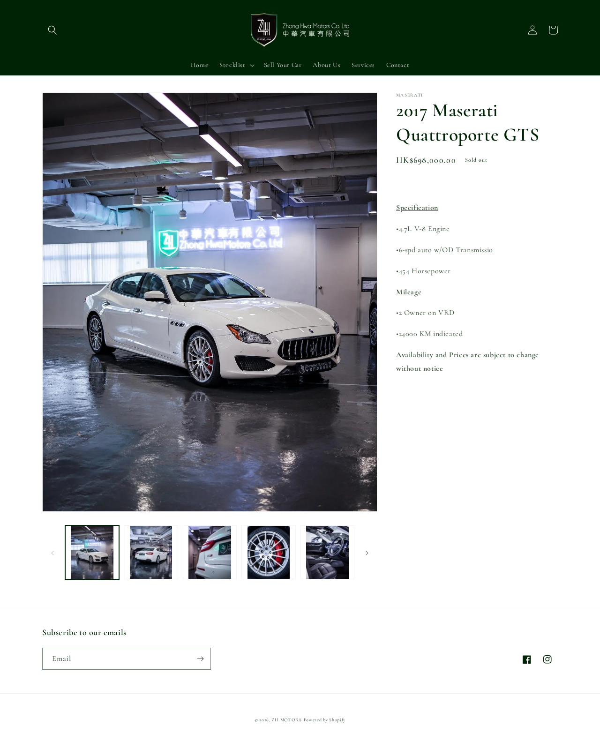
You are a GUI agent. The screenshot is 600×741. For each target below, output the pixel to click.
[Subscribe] (200, 659)
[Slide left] (52, 552)
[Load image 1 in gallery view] (92, 552)
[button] (52, 30)
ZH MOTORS (286, 720)
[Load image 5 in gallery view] (327, 552)
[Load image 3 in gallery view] (210, 552)
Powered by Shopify (325, 720)
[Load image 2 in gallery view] (151, 552)
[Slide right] (367, 552)
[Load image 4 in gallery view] (268, 552)
